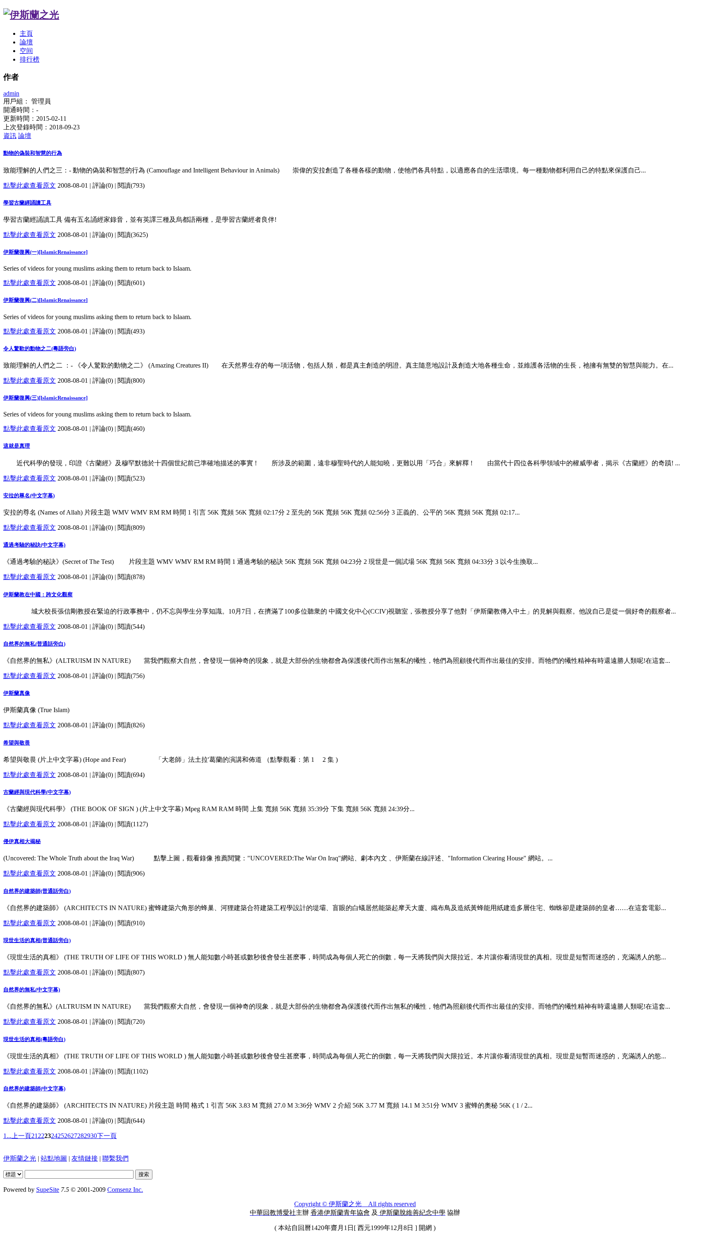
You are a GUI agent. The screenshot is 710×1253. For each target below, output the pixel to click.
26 (67, 1135)
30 (93, 1135)
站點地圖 (54, 1158)
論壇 (26, 42)
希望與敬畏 (16, 743)
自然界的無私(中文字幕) (31, 989)
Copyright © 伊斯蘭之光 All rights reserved (355, 1203)
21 (34, 1135)
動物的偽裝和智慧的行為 (32, 153)
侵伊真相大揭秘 (22, 841)
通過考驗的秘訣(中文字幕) (34, 545)
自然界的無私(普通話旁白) (34, 644)
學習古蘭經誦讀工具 (27, 203)
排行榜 (29, 59)
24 (54, 1135)
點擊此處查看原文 (29, 185)
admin (11, 93)
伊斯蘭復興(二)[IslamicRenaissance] (45, 300)
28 (80, 1135)
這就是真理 (16, 446)
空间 (26, 50)
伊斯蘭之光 (19, 1158)
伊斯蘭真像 (16, 693)
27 (74, 1135)
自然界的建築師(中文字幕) (34, 1088)
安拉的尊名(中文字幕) (29, 495)
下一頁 (107, 1135)
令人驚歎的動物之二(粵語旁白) (39, 348)
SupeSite (47, 1189)
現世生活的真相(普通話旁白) (37, 940)
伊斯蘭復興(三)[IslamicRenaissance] (45, 398)
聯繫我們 (115, 1158)
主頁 (26, 33)
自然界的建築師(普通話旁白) (37, 891)
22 (41, 1135)
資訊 (9, 135)
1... (7, 1135)
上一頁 (21, 1135)
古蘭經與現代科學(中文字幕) (37, 792)
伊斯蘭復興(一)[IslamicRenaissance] (45, 252)
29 (87, 1135)
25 (61, 1135)
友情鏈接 (84, 1158)
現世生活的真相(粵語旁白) (34, 1039)
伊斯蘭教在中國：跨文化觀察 (38, 594)
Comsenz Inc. (125, 1189)
